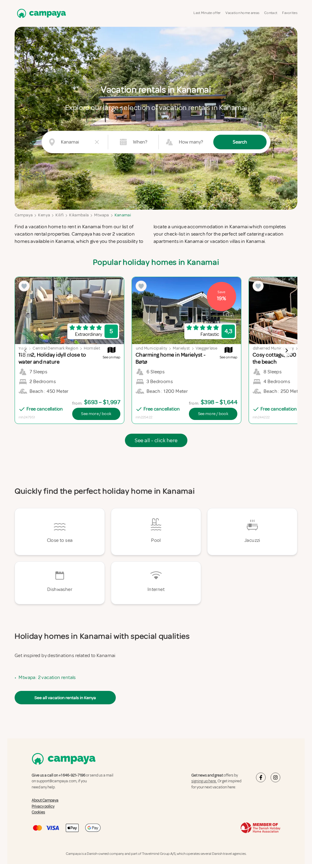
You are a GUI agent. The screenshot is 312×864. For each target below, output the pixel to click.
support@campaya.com (56, 781)
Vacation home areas (242, 13)
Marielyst (181, 348)
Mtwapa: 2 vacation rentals (47, 677)
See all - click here (156, 440)
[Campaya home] (40, 13)
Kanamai (123, 215)
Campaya (24, 215)
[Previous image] (26, 350)
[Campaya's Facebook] (261, 777)
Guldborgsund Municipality (142, 348)
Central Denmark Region (55, 348)
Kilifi (59, 215)
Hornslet (92, 348)
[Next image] (286, 350)
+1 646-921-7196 (72, 775)
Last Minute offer (207, 13)
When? (140, 142)
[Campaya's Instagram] (275, 777)
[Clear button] (97, 142)
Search (240, 142)
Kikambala (79, 215)
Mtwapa (101, 215)
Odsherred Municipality (272, 348)
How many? (191, 142)
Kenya (44, 215)
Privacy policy (43, 806)
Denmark (18, 348)
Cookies (38, 812)
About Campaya (45, 800)
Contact (270, 13)
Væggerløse (207, 348)
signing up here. (204, 781)
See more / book (96, 413)
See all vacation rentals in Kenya (65, 698)
